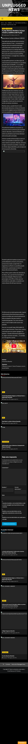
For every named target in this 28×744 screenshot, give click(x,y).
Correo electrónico (18, 488)
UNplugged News (14, 7)
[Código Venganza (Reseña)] (14, 620)
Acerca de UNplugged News (18, 664)
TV (3, 664)
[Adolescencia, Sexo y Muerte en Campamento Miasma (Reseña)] (14, 435)
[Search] (26, 18)
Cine (3, 28)
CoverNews (10, 671)
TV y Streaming (9, 28)
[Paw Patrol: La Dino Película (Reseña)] (14, 411)
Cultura (4, 600)
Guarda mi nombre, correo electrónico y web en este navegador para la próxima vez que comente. (13, 504)
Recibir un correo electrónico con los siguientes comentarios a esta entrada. (12, 512)
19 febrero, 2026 (14, 35)
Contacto (8, 664)
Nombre (4, 487)
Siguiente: (13, 366)
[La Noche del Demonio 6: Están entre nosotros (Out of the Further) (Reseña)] (14, 541)
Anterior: (7, 360)
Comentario (5, 467)
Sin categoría (5, 652)
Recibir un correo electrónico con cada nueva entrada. (13, 518)
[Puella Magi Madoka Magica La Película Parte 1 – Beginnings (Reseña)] (14, 385)
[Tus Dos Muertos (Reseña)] (14, 645)
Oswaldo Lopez (6, 35)
